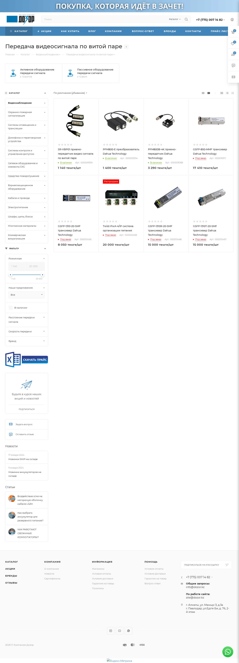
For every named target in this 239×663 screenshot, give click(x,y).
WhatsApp (128, 630)
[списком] (227, 93)
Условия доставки (102, 578)
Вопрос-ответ (153, 583)
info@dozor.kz (195, 587)
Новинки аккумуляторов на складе (24, 474)
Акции (10, 568)
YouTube (119, 630)
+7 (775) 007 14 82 (209, 20)
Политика (98, 588)
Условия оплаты (101, 573)
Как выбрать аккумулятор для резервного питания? (30, 516)
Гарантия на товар (103, 583)
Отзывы (11, 582)
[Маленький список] (203, 93)
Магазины (98, 568)
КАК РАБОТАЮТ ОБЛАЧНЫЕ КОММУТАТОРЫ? (28, 533)
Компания (52, 561)
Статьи (10, 487)
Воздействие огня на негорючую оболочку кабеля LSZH (30, 500)
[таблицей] (232, 93)
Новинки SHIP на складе (23, 459)
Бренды (11, 575)
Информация (102, 561)
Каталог (11, 561)
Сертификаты (52, 578)
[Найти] (186, 19)
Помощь (151, 561)
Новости (11, 446)
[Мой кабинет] (232, 20)
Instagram (110, 630)
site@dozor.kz (195, 597)
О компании (51, 568)
